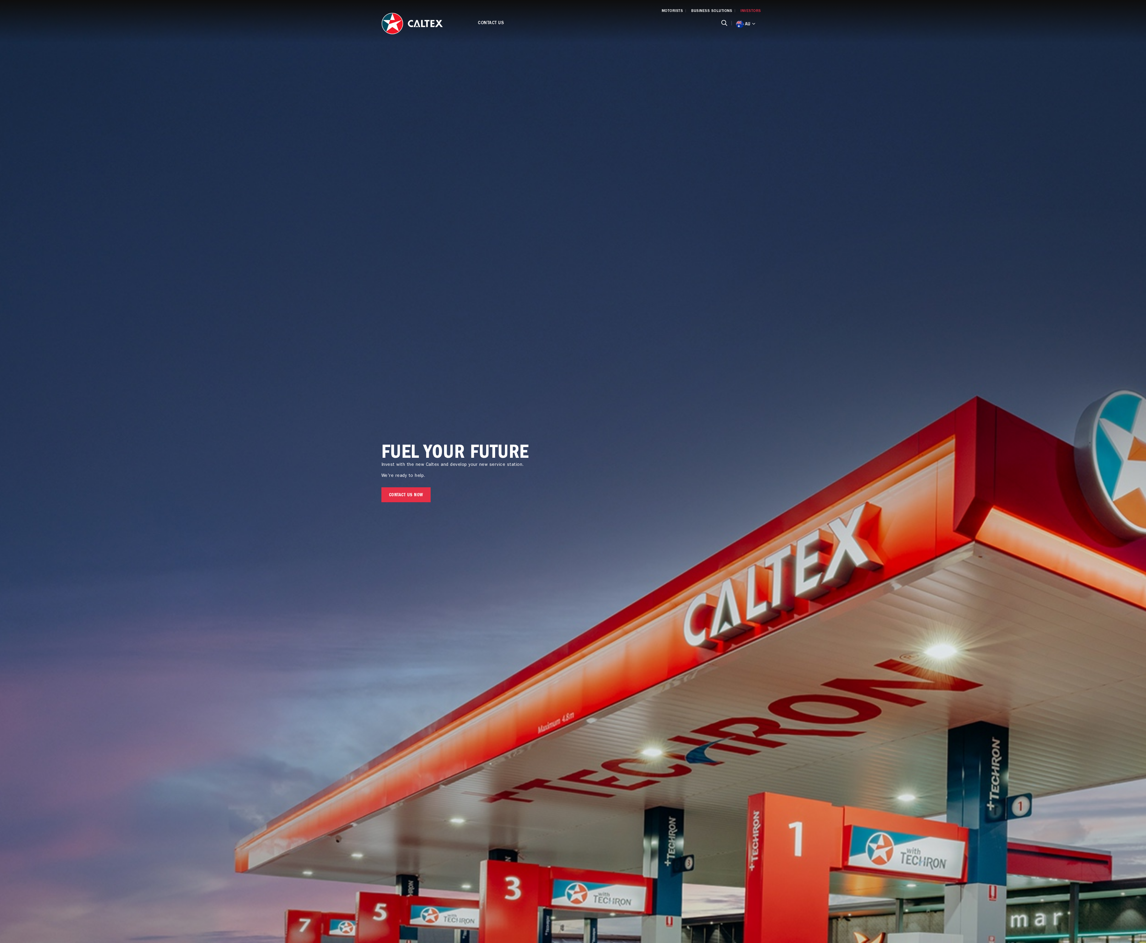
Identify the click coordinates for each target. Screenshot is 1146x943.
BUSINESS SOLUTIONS (711, 11)
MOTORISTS (672, 11)
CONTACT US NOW (406, 495)
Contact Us (491, 23)
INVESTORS (750, 11)
